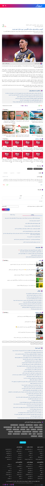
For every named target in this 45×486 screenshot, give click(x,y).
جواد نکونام (8, 459)
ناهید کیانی (8, 455)
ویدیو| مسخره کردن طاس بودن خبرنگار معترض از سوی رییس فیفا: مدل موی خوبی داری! (27, 404)
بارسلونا (28, 429)
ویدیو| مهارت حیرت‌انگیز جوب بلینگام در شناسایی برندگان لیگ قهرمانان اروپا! (29, 366)
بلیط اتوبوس (37, 343)
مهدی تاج (19, 453)
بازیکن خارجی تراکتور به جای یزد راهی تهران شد (33, 367)
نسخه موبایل (22, 442)
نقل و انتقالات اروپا (29, 425)
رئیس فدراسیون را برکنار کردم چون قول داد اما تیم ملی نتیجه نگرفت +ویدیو (29, 96)
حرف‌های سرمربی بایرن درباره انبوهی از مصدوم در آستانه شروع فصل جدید (29, 412)
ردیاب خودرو (32, 341)
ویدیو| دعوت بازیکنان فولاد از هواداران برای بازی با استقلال (32, 355)
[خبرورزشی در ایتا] (11, 485)
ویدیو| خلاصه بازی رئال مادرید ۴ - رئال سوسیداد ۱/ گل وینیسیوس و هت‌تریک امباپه (27, 239)
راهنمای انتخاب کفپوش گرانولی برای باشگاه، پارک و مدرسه (32, 302)
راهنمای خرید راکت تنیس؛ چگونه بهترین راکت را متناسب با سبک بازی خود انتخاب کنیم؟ (27, 300)
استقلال (40, 425)
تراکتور (18, 427)
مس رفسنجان (40, 476)
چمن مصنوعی (40, 341)
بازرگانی (39, 291)
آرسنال (20, 464)
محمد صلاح (30, 468)
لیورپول (9, 470)
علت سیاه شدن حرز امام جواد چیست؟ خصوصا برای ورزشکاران (31, 307)
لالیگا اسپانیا (34, 25)
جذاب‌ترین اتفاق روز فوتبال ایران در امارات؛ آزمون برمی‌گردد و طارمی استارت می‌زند (28, 397)
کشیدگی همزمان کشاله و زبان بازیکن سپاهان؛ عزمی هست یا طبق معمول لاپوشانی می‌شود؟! (27, 101)
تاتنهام (30, 433)
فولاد (41, 472)
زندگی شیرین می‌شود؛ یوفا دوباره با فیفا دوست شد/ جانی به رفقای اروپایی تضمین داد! (27, 414)
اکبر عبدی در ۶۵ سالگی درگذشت (36, 255)
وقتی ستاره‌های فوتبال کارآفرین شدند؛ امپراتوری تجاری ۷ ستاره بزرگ (30, 100)
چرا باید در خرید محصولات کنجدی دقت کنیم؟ (34, 295)
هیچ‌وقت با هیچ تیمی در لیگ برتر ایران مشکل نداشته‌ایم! (32, 359)
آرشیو (41, 455)
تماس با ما (40, 451)
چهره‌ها (30, 453)
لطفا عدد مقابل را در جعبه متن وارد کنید (35, 206)
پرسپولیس (36, 425)
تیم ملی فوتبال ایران (14, 425)
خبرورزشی (38, 6)
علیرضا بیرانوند (18, 451)
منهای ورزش (38, 247)
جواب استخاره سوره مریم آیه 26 (36, 309)
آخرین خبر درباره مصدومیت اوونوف (35, 383)
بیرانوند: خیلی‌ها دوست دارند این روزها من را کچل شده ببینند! (31, 385)
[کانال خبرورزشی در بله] (13, 485)
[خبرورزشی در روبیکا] (9, 485)
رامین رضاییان (9, 429)
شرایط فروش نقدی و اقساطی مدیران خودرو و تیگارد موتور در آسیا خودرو (30, 303)
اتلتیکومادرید (19, 466)
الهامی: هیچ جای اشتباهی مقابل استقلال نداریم (32, 223)
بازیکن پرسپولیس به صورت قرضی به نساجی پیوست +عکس (31, 373)
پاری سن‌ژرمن (19, 474)
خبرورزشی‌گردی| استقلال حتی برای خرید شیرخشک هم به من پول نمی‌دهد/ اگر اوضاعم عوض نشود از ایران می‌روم (22, 218)
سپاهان (40, 431)
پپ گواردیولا (30, 472)
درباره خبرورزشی (39, 449)
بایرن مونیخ (19, 472)
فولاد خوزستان (21, 425)
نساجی (34, 433)
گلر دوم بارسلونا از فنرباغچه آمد (36, 400)
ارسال (6, 209)
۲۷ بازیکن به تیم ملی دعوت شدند (34, 220)
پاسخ (41, 184)
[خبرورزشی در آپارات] (7, 485)
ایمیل (21, 195)
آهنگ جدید (27, 341)
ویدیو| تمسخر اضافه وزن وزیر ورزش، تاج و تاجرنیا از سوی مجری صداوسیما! (29, 417)
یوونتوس (9, 478)
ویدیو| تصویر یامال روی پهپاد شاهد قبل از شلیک (33, 256)
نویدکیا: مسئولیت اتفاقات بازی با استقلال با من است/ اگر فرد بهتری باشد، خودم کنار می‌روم (27, 350)
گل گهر (41, 474)
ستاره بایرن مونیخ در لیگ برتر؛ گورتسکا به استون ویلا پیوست (31, 362)
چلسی (20, 478)
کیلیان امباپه (30, 464)
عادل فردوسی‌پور (8, 449)
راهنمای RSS (40, 457)
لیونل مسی (30, 476)
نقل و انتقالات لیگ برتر (8, 427)
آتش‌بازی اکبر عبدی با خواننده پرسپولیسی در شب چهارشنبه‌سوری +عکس (29, 253)
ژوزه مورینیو (11, 431)
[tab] (32, 215)
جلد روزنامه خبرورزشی (28, 459)
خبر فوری (36, 341)
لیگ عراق (9, 433)
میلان (9, 476)
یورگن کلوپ (30, 470)
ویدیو (14, 427)
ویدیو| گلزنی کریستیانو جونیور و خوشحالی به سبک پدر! (32, 378)
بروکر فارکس (23, 341)
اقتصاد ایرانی (32, 343)
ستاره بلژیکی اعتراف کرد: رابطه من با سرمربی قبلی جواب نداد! (31, 364)
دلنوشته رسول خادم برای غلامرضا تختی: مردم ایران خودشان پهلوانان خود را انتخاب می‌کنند (27, 407)
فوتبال (38, 25)
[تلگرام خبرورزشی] (5, 485)
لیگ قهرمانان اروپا (17, 431)
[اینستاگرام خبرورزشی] (3, 485)
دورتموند (9, 464)
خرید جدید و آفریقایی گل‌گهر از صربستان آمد (34, 410)
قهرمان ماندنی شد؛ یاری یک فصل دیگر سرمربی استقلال (32, 386)
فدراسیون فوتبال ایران (38, 427)
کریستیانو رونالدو (29, 466)
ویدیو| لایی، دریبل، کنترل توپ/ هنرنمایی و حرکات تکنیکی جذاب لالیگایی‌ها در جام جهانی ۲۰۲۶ (26, 381)
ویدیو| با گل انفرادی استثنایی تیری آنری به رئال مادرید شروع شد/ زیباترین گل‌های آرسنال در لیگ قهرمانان (24, 392)
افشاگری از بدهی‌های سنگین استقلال (35, 379)
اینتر (20, 468)
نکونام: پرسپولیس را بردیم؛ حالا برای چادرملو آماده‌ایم (33, 361)
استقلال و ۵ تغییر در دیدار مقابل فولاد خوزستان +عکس (31, 231)
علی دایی (19, 455)
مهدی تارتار (40, 436)
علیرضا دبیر (19, 457)
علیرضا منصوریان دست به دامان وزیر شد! (33, 236)
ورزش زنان (30, 451)
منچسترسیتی (39, 429)
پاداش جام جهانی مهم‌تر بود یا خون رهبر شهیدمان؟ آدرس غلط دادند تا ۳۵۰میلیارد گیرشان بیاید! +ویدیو (25, 95)
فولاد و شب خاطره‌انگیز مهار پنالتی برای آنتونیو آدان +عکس (32, 390)
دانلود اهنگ (14, 341)
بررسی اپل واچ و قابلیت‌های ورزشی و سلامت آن (34, 297)
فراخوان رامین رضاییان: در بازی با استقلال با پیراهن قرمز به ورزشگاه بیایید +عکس (27, 228)
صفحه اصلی (41, 25)
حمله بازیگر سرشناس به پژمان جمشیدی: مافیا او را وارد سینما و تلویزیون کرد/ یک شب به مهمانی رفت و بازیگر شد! (23, 93)
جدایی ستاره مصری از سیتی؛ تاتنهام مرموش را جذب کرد (32, 371)
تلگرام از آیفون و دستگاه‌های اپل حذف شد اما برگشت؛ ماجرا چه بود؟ (30, 251)
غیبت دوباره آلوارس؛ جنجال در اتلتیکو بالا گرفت (33, 376)
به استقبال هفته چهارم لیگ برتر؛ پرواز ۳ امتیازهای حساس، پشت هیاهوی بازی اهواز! (28, 357)
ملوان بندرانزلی (40, 478)
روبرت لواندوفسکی (29, 474)
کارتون (31, 457)
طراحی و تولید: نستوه (38, 484)
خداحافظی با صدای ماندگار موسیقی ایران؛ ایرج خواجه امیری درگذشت (30, 250)
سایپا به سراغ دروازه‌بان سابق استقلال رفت (34, 398)
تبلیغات (41, 453)
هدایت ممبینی (39, 433)
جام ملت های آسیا (16, 433)
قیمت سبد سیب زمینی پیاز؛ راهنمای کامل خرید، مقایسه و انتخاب (31, 305)
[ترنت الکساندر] (22, 48)
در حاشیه (30, 455)
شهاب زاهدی (23, 429)
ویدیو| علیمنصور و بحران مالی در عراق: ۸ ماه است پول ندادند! (31, 388)
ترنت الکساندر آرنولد (38, 168)
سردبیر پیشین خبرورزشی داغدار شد (35, 409)
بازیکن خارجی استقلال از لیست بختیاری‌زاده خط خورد (33, 369)
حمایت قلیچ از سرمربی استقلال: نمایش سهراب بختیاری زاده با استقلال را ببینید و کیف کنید (26, 374)
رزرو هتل (41, 343)
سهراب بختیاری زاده (24, 427)
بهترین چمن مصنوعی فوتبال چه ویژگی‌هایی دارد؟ (33, 293)
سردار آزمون (19, 449)
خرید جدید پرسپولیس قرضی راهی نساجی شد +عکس (31, 242)
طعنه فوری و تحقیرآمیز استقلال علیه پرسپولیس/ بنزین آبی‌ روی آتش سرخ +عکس (28, 98)
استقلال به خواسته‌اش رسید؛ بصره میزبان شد (34, 405)
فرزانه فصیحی (8, 451)
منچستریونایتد (35, 431)
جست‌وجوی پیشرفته (39, 459)
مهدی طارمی (19, 459)
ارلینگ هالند (30, 478)
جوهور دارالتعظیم (16, 429)
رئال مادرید (30, 168)
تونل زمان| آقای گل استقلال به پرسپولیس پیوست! (32, 226)
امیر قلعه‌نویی (33, 429)
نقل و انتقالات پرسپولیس (26, 431)
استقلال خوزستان (24, 433)
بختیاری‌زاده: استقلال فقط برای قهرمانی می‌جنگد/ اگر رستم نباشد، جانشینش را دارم (28, 354)
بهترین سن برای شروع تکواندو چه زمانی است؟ (34, 298)
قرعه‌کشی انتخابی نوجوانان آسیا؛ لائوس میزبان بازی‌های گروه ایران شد (30, 402)
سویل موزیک (19, 341)
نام (42, 195)
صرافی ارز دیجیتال (5, 341)
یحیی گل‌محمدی (34, 436)
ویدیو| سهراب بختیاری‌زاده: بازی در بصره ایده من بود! (32, 352)
